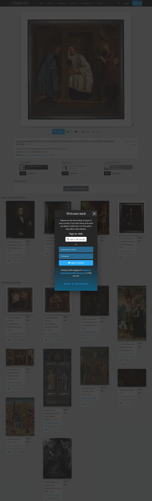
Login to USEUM (77, 263)
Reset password (81, 283)
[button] (76, 239)
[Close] (94, 213)
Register (67, 283)
